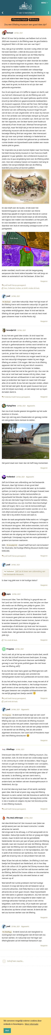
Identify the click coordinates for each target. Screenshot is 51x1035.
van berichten (24, 13)
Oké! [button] (7, 1031)
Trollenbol (10, 571)
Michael (7, 302)
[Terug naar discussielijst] (2, 13)
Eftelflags (8, 932)
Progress (8, 715)
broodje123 (13, 545)
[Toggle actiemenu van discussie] (48, 13)
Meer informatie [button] (31, 1024)
